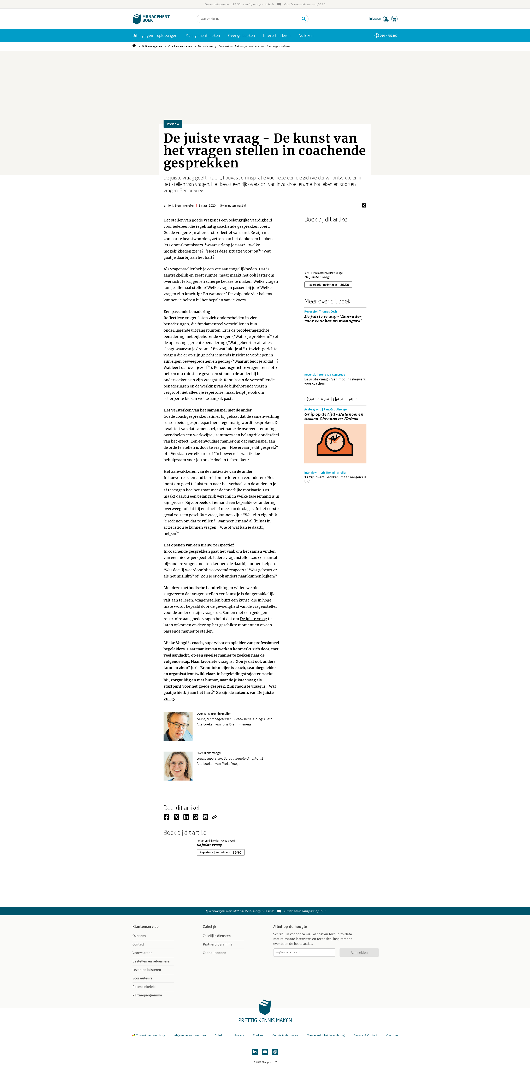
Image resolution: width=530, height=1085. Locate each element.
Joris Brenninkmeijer (181, 205)
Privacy (239, 1035)
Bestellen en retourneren (151, 961)
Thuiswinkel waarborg (150, 1035)
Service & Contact (365, 1035)
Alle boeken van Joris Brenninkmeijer (225, 724)
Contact (138, 944)
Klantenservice (145, 926)
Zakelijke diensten (217, 936)
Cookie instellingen (285, 1035)
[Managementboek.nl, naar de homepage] (151, 23)
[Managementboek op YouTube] (265, 1052)
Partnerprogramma (147, 995)
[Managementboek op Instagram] (275, 1052)
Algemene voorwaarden (190, 1035)
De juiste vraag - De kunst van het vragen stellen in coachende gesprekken (244, 46)
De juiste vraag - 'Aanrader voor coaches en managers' (333, 318)
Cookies (258, 1035)
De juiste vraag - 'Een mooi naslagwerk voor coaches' (334, 381)
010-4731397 (389, 35)
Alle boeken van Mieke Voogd (219, 764)
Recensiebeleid (144, 987)
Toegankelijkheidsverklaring (326, 1035)
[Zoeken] (304, 19)
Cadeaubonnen (214, 953)
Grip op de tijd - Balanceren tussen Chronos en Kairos (334, 416)
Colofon (220, 1035)
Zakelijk (209, 926)
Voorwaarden (142, 953)
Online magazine (152, 46)
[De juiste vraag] (318, 246)
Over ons (139, 936)
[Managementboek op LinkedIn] (255, 1052)
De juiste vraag (179, 177)
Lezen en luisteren (146, 970)
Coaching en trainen (180, 46)
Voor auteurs (142, 978)
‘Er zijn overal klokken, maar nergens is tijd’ (335, 479)
